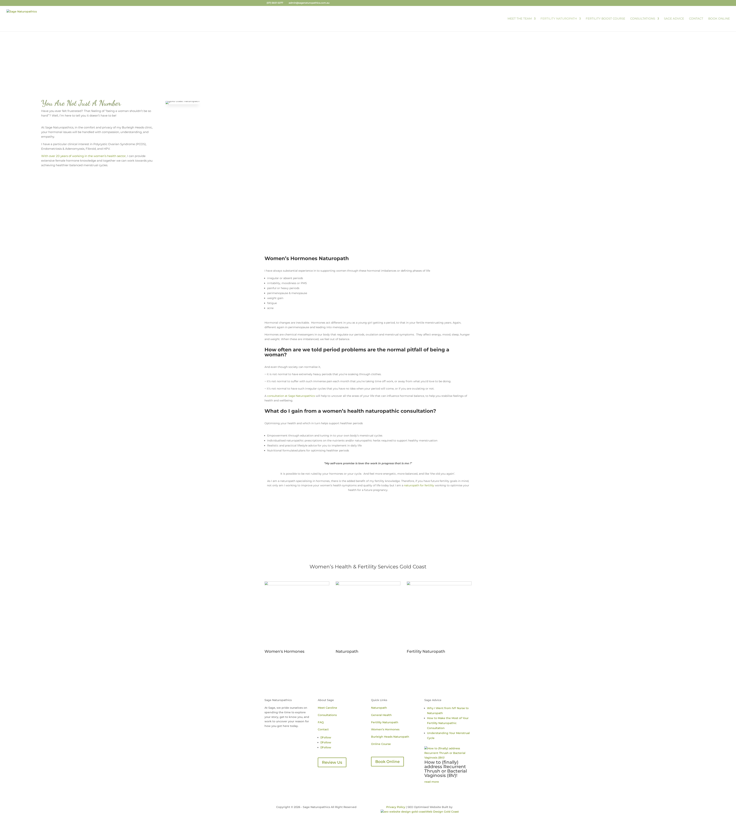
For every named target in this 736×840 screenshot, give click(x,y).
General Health (381, 715)
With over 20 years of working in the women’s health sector (83, 156)
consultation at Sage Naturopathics (291, 396)
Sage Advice (674, 18)
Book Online (719, 18)
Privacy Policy (395, 807)
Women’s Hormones (385, 729)
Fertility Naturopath (558, 18)
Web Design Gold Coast (442, 811)
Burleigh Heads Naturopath (390, 736)
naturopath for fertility (418, 485)
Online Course (381, 744)
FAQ (321, 722)
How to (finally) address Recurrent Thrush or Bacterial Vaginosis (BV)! (445, 768)
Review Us (332, 762)
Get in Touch (368, 528)
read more (431, 781)
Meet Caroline (327, 707)
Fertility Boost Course (605, 18)
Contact (696, 18)
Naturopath (379, 707)
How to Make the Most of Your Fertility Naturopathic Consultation (448, 723)
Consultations (642, 18)
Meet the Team (520, 18)
